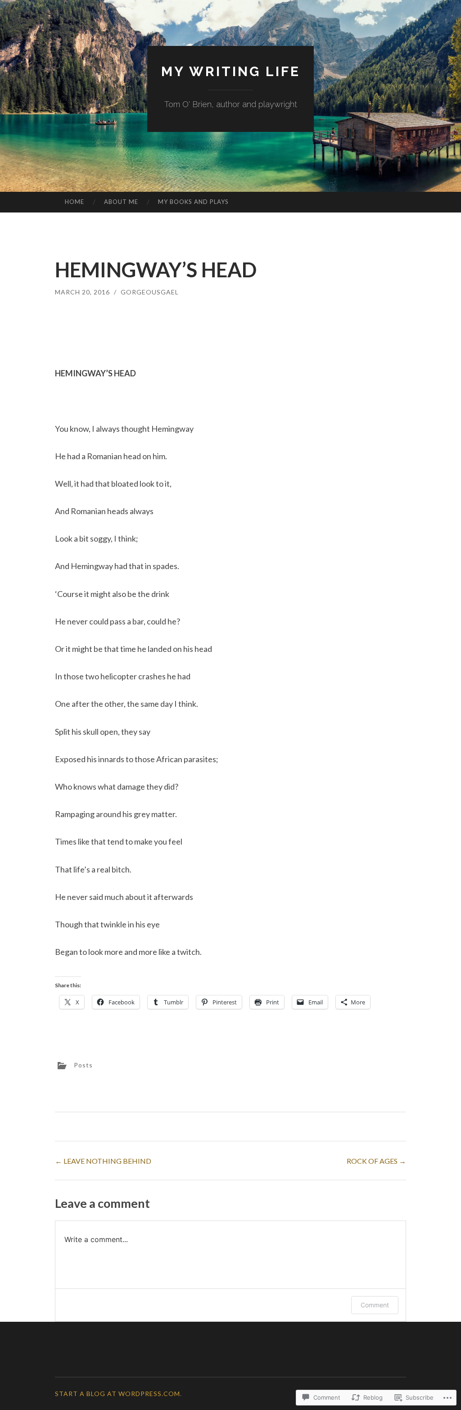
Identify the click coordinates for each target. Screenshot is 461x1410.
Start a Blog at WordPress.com (117, 1393)
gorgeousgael (150, 292)
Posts (83, 1065)
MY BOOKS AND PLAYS (193, 201)
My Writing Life (230, 71)
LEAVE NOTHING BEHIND (103, 1161)
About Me (121, 201)
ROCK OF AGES (376, 1161)
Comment (375, 1305)
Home (74, 201)
